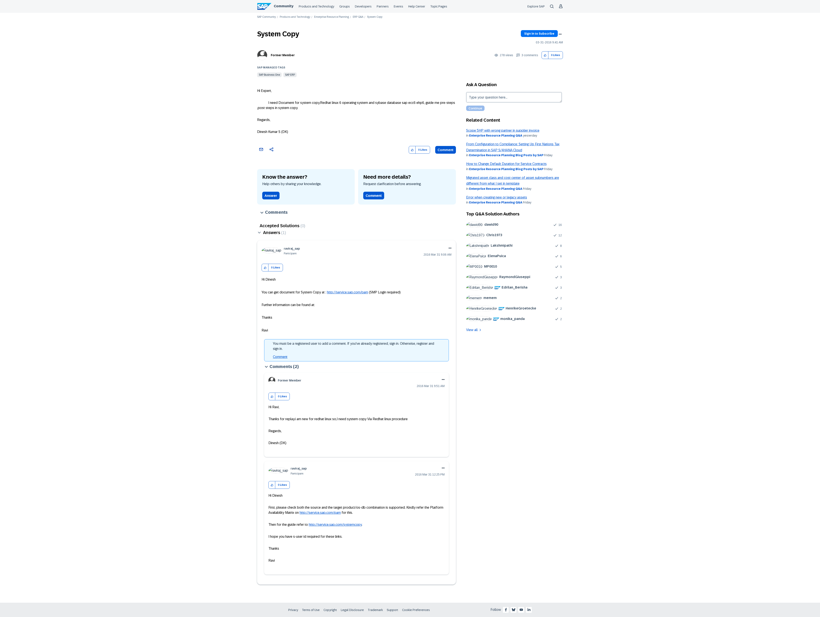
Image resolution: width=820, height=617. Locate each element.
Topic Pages (438, 6)
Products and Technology (316, 6)
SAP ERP (290, 74)
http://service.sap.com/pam (347, 292)
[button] (545, 55)
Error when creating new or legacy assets (496, 197)
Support (392, 610)
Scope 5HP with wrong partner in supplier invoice (502, 130)
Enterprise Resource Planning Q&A (495, 135)
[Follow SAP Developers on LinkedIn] (529, 609)
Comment (446, 150)
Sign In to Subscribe (539, 33)
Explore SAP (536, 6)
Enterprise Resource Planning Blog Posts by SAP (506, 155)
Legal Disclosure (352, 610)
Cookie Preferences (416, 610)
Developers (363, 6)
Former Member (283, 55)
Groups (344, 6)
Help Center (416, 6)
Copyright (330, 610)
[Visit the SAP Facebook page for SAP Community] (506, 609)
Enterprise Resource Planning (331, 17)
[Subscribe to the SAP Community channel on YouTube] (521, 609)
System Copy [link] (374, 17)
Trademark (375, 610)
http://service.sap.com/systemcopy (335, 524)
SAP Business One (269, 74)
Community (283, 6)
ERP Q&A (358, 17)
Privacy (293, 610)
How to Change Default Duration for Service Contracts (506, 164)
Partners (383, 6)
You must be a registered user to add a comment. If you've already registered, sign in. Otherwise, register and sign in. (353, 346)
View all (472, 330)
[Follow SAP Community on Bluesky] (513, 609)
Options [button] (560, 34)
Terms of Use (311, 610)
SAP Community (266, 17)
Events (398, 6)
